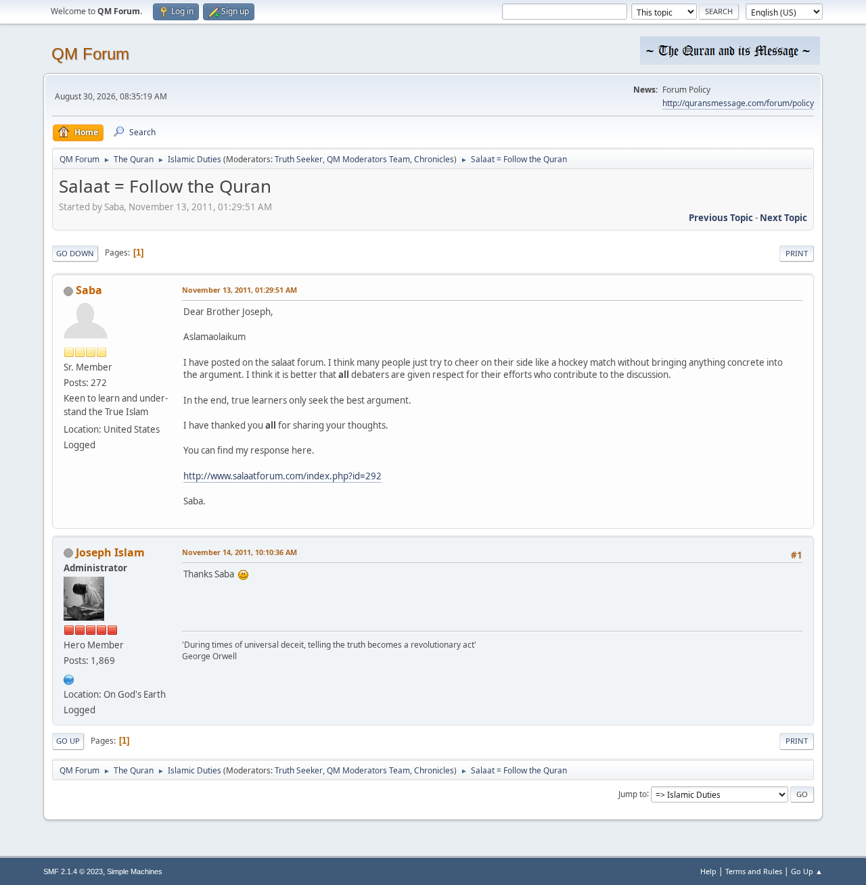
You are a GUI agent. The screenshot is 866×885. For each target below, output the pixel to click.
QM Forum (90, 54)
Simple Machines (134, 871)
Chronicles (434, 159)
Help (708, 871)
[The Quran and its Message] (69, 678)
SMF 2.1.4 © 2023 (73, 871)
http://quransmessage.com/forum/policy (738, 103)
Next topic (783, 218)
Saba (89, 290)
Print (796, 253)
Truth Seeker (299, 159)
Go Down (75, 253)
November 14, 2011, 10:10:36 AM (239, 552)
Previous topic (721, 218)
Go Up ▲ (807, 871)
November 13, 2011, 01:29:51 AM (239, 290)
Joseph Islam (110, 552)
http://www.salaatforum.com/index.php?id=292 (282, 476)
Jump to (632, 793)
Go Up (68, 741)
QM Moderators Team (368, 159)
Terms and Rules (753, 871)
